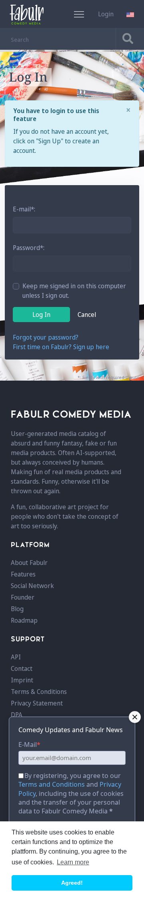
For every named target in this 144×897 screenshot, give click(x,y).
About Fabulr (29, 562)
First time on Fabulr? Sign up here (61, 346)
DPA (16, 714)
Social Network (32, 585)
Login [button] (106, 14)
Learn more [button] (73, 862)
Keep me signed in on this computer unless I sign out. (74, 290)
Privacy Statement (37, 703)
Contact (21, 668)
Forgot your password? (45, 337)
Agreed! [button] (72, 882)
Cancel (87, 314)
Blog (17, 608)
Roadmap (24, 620)
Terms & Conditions (39, 691)
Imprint (22, 680)
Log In (41, 314)
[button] (131, 14)
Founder (22, 597)
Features (23, 574)
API (16, 657)
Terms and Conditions (51, 784)
